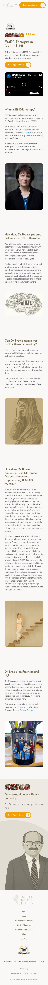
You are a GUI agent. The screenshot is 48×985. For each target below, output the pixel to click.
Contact (24, 939)
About (24, 916)
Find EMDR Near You (24, 930)
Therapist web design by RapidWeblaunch (24, 973)
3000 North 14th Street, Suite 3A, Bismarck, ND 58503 (24, 961)
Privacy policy (24, 969)
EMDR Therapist (24, 925)
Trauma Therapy (27, 710)
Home (24, 912)
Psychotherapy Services (24, 921)
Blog (24, 934)
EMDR (27, 132)
